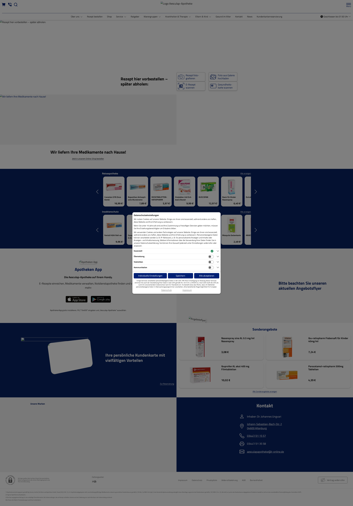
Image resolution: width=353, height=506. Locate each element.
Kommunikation (140, 267)
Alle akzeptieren (206, 275)
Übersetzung (139, 256)
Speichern (180, 275)
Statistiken (138, 261)
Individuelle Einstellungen (150, 275)
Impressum (187, 290)
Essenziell (138, 250)
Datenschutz (166, 290)
